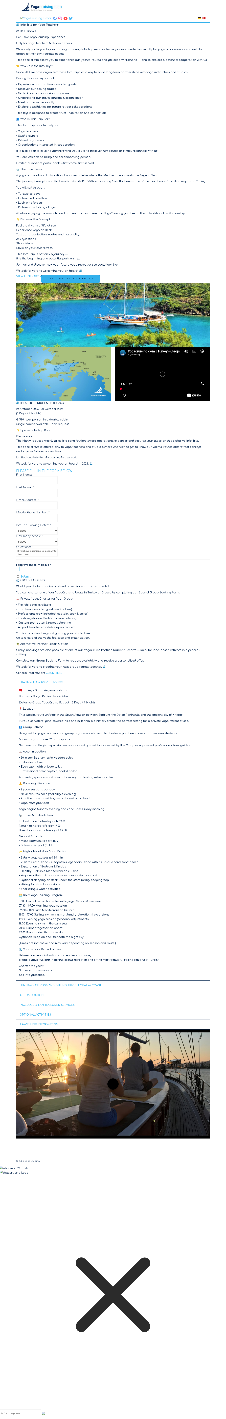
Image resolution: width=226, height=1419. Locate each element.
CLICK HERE (54, 672)
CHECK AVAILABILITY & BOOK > (70, 279)
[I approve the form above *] (113, 569)
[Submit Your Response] (43, 1413)
